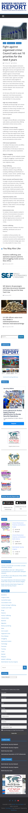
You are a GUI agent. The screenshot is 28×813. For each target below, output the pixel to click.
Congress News (5, 597)
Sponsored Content (6, 641)
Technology (4, 644)
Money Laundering (6, 626)
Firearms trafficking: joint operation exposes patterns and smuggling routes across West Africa (13, 258)
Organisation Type (5, 724)
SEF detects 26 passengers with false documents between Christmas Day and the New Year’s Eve (14, 289)
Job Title (3, 708)
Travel (2, 651)
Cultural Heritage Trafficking (8, 605)
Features (3, 613)
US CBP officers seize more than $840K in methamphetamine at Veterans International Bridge (13, 320)
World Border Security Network (9, 744)
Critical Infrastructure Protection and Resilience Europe (19, 525)
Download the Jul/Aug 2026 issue (10, 377)
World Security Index (6, 751)
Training (3, 649)
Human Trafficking (6, 615)
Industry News (5, 618)
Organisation (4, 714)
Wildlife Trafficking (6, 659)
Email (2, 703)
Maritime (3, 620)
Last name (3, 698)
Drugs (2, 610)
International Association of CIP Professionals (13, 754)
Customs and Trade (6, 607)
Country (3, 719)
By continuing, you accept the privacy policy (13, 730)
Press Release (4, 636)
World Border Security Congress (9, 662)
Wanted (3, 654)
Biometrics (4, 595)
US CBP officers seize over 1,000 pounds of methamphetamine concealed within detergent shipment (13, 571)
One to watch (4, 631)
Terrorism (19, 43)
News (4, 43)
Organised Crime (11, 43)
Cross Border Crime (6, 602)
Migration (3, 623)
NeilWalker (14, 63)
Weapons (3, 656)
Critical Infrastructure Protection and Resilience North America (19, 537)
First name (3, 692)
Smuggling (4, 638)
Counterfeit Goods (6, 600)
